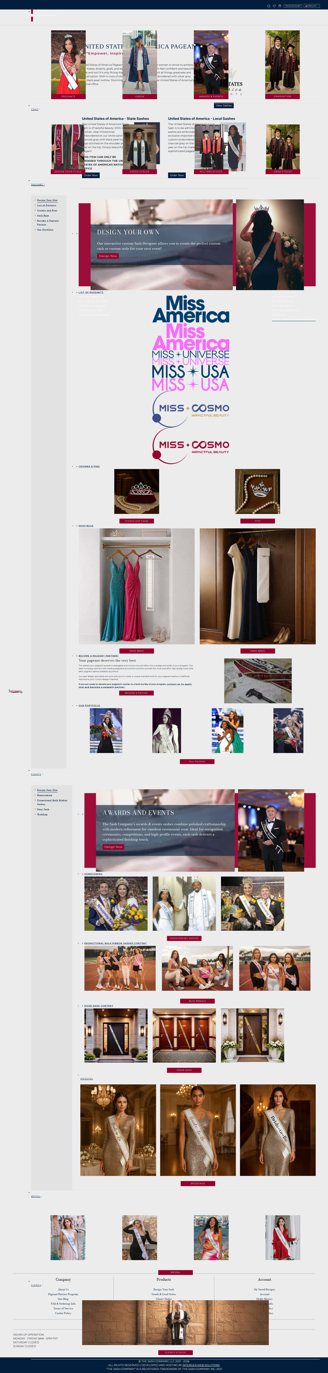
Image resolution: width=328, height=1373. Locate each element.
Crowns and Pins (47, 210)
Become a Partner (136, 693)
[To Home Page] (15, 691)
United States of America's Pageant (294, 319)
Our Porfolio (197, 761)
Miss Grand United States (94, 315)
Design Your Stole (67, 171)
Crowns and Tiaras (136, 521)
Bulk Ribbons (197, 1001)
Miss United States (283, 297)
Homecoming (44, 795)
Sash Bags (43, 215)
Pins (257, 521)
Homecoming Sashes (184, 938)
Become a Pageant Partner (48, 222)
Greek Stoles (139, 171)
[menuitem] (108, 256)
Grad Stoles (283, 171)
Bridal (175, 1272)
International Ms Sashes (93, 301)
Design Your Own (47, 200)
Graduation (282, 96)
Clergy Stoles (175, 1352)
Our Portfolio (45, 229)
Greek (139, 96)
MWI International (283, 305)
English (311, 6)
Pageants (68, 96)
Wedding (42, 814)
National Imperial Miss (286, 310)
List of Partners (46, 205)
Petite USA (278, 315)
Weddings (198, 1183)
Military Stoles (211, 171)
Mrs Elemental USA (90, 310)
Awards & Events (211, 96)
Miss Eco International (92, 305)
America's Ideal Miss (91, 297)
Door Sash (43, 809)
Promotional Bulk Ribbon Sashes (52, 802)
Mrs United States (283, 301)
